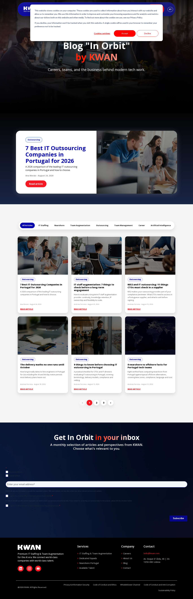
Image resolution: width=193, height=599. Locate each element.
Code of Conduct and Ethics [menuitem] (105, 584)
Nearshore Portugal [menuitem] (89, 563)
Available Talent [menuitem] (87, 567)
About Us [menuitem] (127, 558)
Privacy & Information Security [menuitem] (76, 584)
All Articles (27, 225)
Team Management (123, 225)
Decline (147, 33)
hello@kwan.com (152, 553)
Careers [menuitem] (127, 553)
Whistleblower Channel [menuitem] (130, 584)
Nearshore (59, 225)
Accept (125, 33)
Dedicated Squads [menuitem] (88, 558)
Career (142, 225)
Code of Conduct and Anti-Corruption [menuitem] (159, 584)
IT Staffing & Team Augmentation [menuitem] (95, 553)
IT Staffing (43, 225)
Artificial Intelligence (161, 225)
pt (170, 9)
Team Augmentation (80, 225)
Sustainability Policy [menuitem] (166, 590)
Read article (36, 183)
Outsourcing (102, 225)
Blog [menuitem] (125, 563)
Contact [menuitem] (127, 567)
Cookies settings (102, 33)
